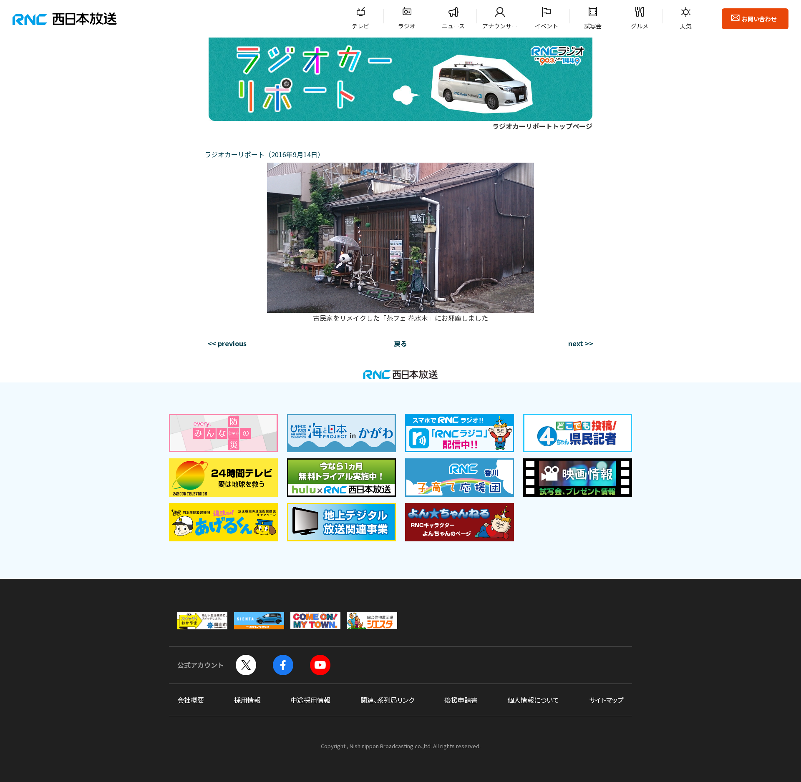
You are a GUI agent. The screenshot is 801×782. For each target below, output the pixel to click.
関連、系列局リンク (387, 700)
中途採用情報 (310, 700)
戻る (400, 343)
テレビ (360, 26)
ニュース (453, 26)
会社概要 (190, 700)
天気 (686, 26)
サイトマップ (606, 700)
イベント (546, 26)
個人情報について (533, 700)
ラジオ (407, 26)
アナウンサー (499, 26)
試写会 (593, 26)
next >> (580, 343)
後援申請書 (461, 700)
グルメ (639, 26)
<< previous (227, 343)
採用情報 (247, 700)
